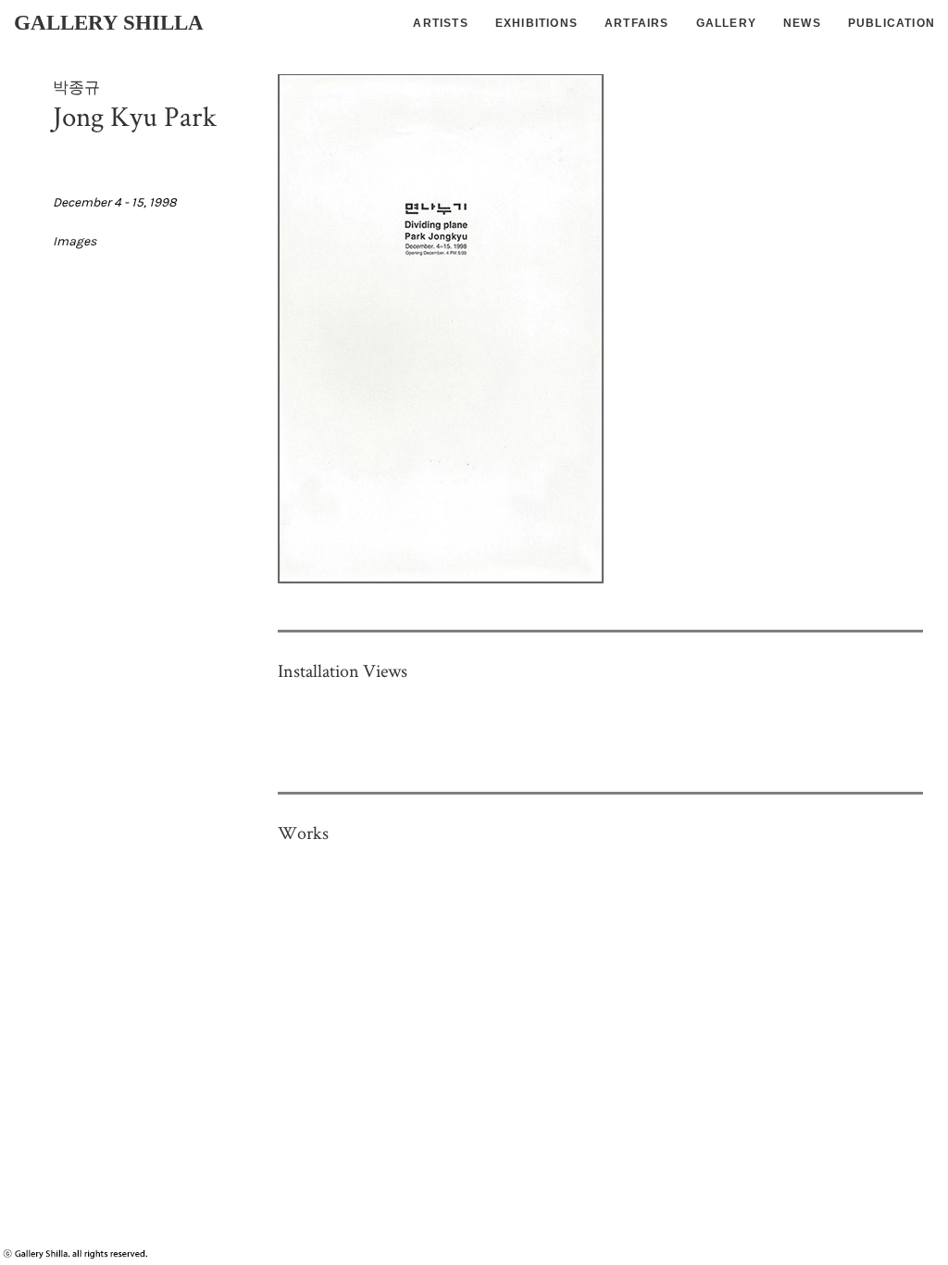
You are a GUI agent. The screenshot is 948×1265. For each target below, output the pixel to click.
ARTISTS (440, 23)
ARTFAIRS (637, 23)
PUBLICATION (891, 23)
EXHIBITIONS (536, 23)
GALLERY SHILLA (109, 22)
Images (74, 241)
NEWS (802, 23)
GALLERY (726, 23)
